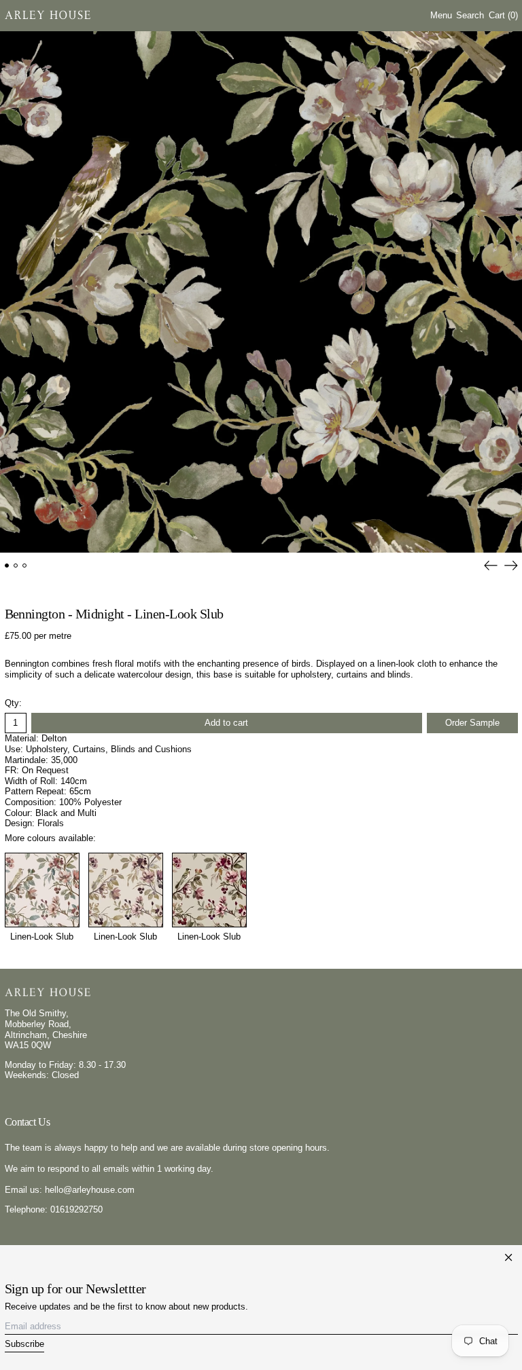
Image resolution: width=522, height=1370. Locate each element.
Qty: (13, 703)
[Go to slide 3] (24, 565)
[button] (470, 15)
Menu (441, 15)
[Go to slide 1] (7, 565)
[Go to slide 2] (16, 565)
